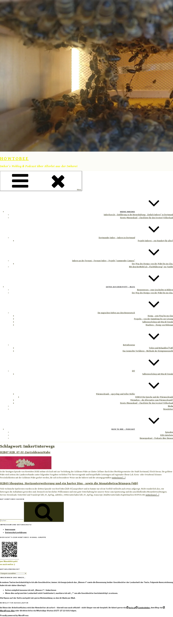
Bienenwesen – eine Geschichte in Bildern (155, 290)
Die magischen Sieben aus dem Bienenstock (116, 313)
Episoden (169, 432)
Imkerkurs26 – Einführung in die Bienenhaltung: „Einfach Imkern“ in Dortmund (138, 215)
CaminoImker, (144, 608)
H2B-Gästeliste (166, 435)
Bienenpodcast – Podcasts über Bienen (156, 438)
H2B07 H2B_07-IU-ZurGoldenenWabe (25, 452)
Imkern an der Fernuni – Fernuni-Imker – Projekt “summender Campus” (103, 261)
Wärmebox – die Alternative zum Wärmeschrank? (151, 400)
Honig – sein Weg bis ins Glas (160, 316)
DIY (133, 371)
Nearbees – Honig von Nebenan (159, 325)
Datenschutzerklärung (16, 532)
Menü (79, 190)
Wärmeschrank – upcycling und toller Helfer (115, 394)
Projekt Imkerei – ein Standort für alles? (155, 241)
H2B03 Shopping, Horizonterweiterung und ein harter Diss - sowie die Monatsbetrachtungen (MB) (69, 483)
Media (170, 406)
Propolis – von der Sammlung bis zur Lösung (153, 319)
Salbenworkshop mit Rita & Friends (157, 322)
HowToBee (14, 158)
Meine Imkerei (127, 212)
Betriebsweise (129, 345)
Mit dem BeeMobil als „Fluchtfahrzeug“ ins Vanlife (151, 267)
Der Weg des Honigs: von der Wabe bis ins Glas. (152, 264)
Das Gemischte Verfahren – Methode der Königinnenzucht (148, 351)
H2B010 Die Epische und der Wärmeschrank (154, 397)
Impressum (10, 529)
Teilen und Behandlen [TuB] (161, 348)
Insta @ (132, 608)
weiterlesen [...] (118, 478)
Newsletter (168, 409)
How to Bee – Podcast (123, 429)
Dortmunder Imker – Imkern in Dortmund (117, 238)
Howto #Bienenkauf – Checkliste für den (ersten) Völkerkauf (146, 218)
